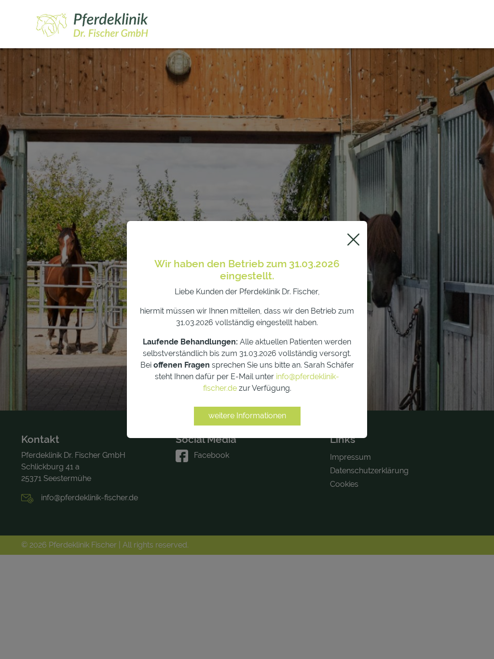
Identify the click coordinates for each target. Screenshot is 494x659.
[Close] (353, 239)
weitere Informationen (247, 415)
